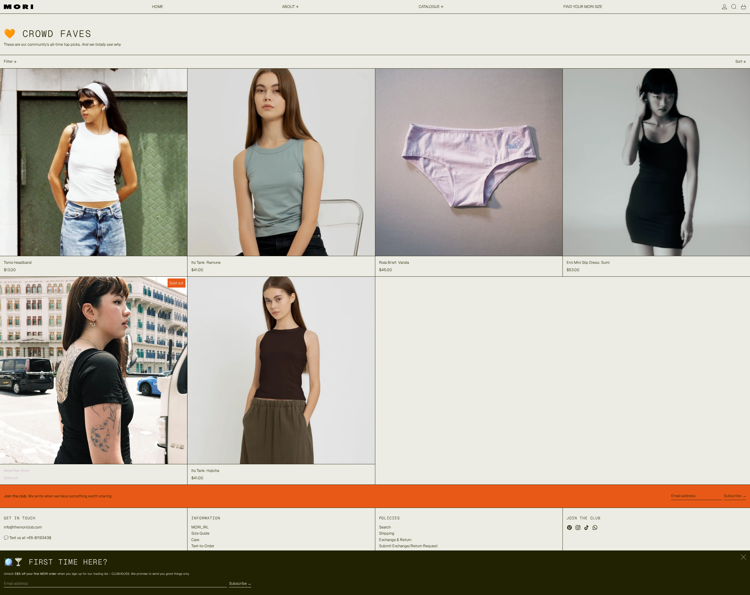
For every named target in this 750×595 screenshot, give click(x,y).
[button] (734, 6)
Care (195, 539)
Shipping (386, 533)
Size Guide (200, 533)
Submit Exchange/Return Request (408, 545)
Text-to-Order (202, 545)
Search (385, 527)
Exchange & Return (395, 539)
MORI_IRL (200, 527)
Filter (8, 61)
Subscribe (733, 495)
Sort (738, 61)
